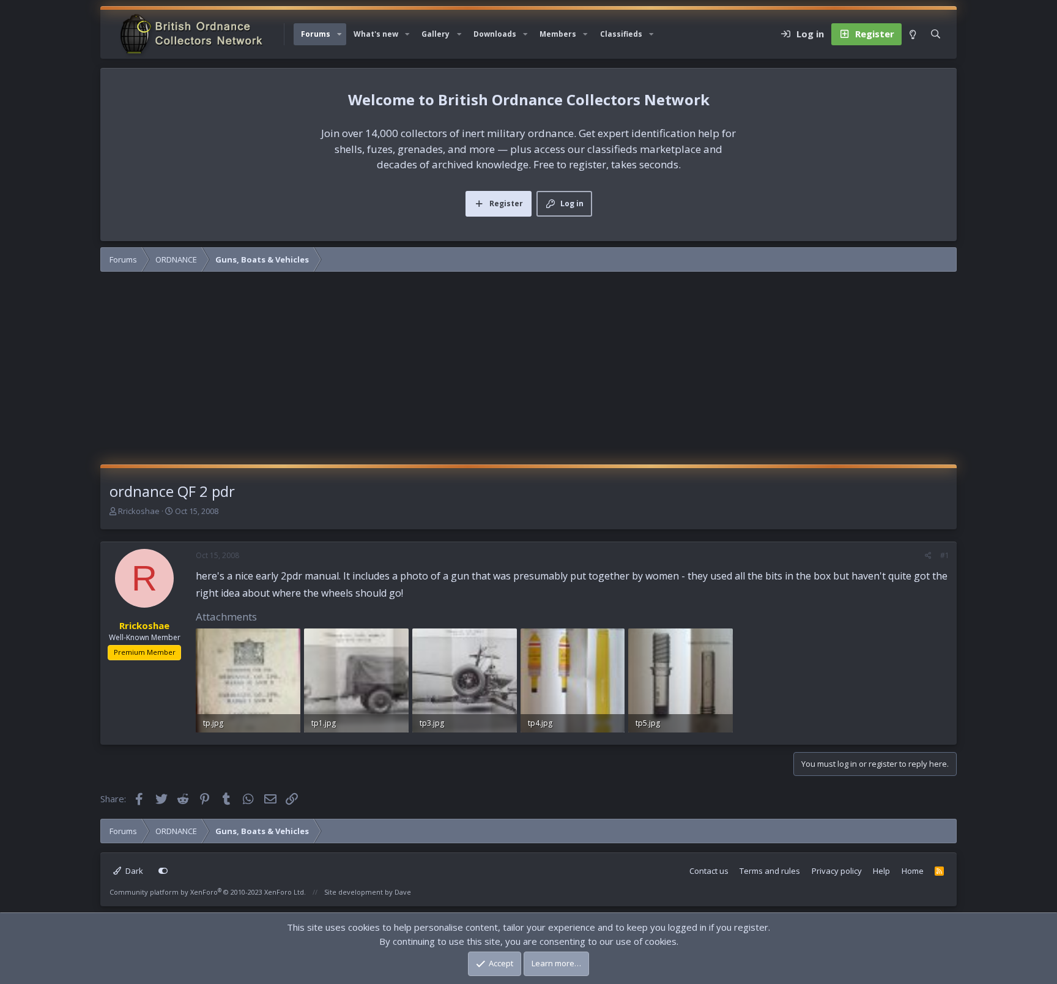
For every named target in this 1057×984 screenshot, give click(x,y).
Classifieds (621, 34)
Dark (133, 870)
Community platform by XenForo (207, 891)
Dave (403, 891)
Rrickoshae (139, 510)
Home (913, 870)
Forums (315, 34)
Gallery (435, 34)
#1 (944, 555)
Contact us (709, 870)
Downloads (494, 34)
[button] (339, 34)
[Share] (928, 555)
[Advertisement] (528, 372)
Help (881, 870)
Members (558, 34)
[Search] (936, 34)
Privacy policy (837, 870)
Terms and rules (770, 870)
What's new (376, 34)
